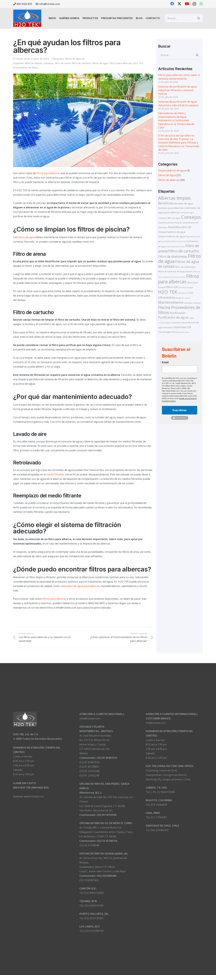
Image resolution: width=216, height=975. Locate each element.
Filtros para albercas (120, 63)
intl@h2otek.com (156, 723)
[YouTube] (187, 4)
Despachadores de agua (171, 231)
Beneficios (165, 203)
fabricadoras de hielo (176, 246)
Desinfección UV (179, 227)
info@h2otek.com (89, 718)
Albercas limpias (33, 63)
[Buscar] (198, 18)
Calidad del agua (187, 213)
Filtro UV (172, 287)
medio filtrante (55, 474)
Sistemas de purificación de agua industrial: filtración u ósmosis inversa (177, 90)
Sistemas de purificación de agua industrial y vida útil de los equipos (178, 103)
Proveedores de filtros (25, 67)
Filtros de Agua (167, 175)
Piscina (164, 307)
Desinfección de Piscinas (170, 222)
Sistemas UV (182, 327)
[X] (179, 4)
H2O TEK (138, 63)
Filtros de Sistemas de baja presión (175, 271)
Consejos (48, 63)
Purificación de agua (173, 317)
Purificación (177, 313)
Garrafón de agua (186, 287)
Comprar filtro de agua (169, 218)
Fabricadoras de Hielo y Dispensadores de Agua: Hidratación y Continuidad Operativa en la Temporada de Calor (176, 120)
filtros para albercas (48, 173)
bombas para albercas (171, 207)
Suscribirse (179, 410)
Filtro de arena (63, 63)
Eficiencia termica (178, 241)
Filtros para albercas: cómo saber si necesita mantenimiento (179, 76)
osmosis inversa (192, 302)
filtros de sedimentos (185, 266)
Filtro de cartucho (81, 63)
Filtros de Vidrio (178, 277)
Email (165, 362)
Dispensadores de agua (172, 170)
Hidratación (183, 293)
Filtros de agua (100, 63)
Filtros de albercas (75, 58)
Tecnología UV (166, 331)
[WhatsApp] (201, 4)
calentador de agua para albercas (80, 586)
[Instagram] (194, 4)
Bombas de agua (183, 203)
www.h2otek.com (34, 796)
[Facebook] (172, 4)
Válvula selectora (182, 332)
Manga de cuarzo (183, 298)
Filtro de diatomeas (172, 256)
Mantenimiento (171, 302)
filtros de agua (26, 237)
